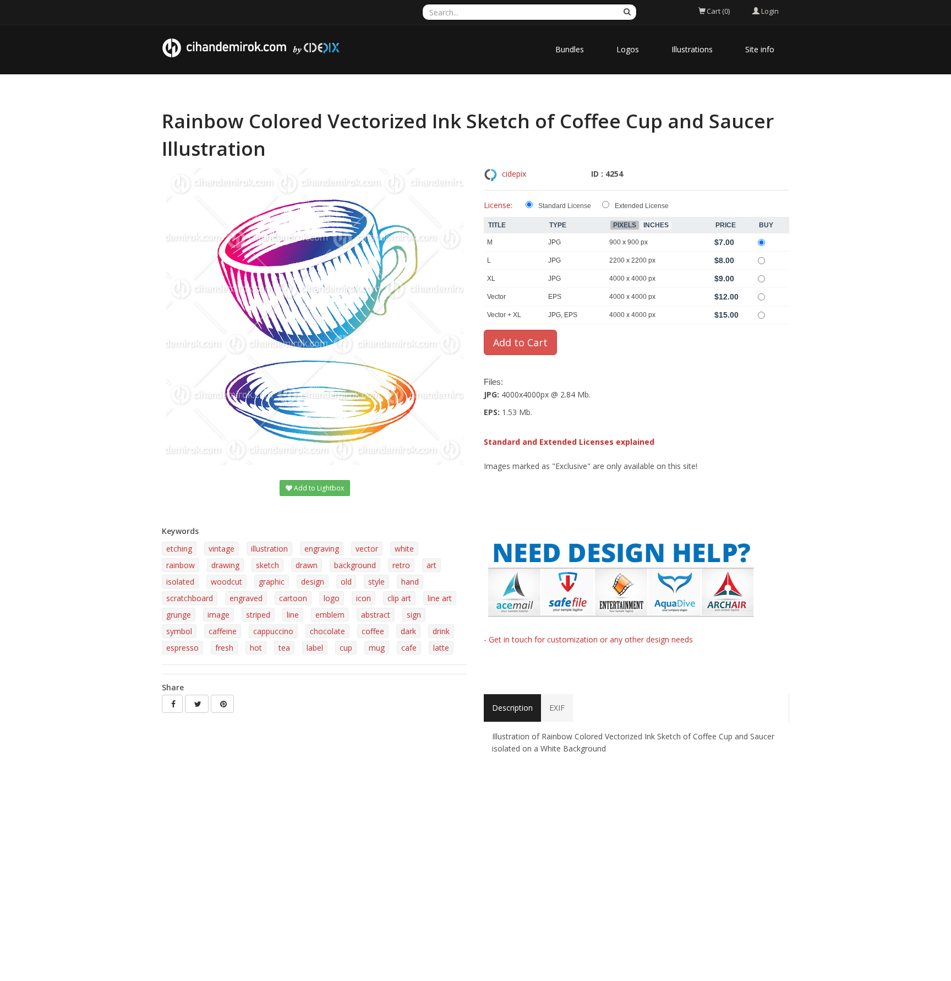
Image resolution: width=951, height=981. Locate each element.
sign (414, 614)
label (315, 647)
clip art (399, 598)
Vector (496, 297)
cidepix (514, 173)
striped (258, 614)
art (431, 565)
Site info (759, 49)
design (312, 581)
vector (367, 548)
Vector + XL (504, 315)
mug (377, 647)
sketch (267, 565)
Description (512, 707)
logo (332, 598)
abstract (375, 614)
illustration (269, 548)
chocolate (327, 631)
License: (498, 205)
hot (256, 647)
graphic (272, 581)
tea (284, 647)
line (293, 614)
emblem (330, 614)
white (404, 548)
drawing (225, 565)
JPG (554, 242)
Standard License (564, 206)
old (346, 581)
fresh (224, 647)
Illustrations (692, 49)
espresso (182, 647)
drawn (307, 565)
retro (401, 565)
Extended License (642, 206)
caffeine (223, 631)
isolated (180, 581)
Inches (656, 225)
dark (408, 631)
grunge (178, 614)
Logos (627, 49)
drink (441, 631)
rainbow (180, 565)
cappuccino (273, 631)
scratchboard (189, 598)
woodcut (226, 581)
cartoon (293, 598)
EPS (554, 297)
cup (346, 647)
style (376, 581)
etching (179, 548)
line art (440, 598)
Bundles (569, 49)
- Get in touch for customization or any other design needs (588, 639)
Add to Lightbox (318, 488)
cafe (409, 647)
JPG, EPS (562, 315)
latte (441, 647)
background (355, 565)
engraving (321, 548)
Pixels (624, 225)
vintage (221, 548)
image (218, 614)
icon (363, 598)
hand (410, 581)
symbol (179, 631)
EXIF (557, 707)
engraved (246, 598)
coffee (373, 631)
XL (491, 278)
